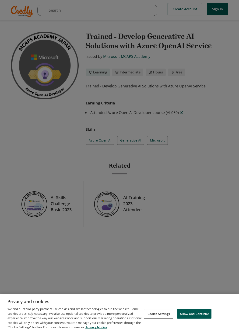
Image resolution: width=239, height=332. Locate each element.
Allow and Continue (194, 313)
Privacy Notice (96, 327)
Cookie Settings (159, 313)
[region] (119, 313)
